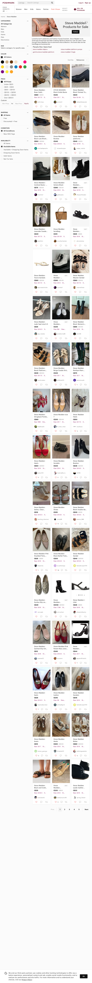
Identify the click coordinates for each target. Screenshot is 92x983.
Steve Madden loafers (59, 694)
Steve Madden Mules (78, 740)
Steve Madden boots (39, 740)
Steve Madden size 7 (61, 416)
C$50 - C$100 (9, 90)
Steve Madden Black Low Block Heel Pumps (40, 137)
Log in (81, 3)
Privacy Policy (27, 980)
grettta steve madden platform (43, 52)
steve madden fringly (68, 52)
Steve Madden (12, 17)
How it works (64, 9)
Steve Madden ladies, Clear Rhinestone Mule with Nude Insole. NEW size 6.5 (40, 508)
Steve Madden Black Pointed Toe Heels (80, 91)
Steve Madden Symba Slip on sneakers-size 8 (40, 601)
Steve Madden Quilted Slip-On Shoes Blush (40, 647)
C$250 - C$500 (10, 95)
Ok (84, 976)
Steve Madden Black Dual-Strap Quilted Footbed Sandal (77, 230)
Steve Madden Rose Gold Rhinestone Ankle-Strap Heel (41, 91)
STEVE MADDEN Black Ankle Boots (60, 91)
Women (19, 9)
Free (5, 118)
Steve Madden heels (39, 694)
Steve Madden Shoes (59, 508)
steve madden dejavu (40, 49)
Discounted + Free (10, 121)
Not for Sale (8, 159)
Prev (52, 809)
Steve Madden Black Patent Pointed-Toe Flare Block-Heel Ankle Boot (58, 601)
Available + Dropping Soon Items (16, 150)
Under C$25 (8, 84)
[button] (23, 3)
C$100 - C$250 (10, 92)
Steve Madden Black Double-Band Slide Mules (80, 508)
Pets (2, 37)
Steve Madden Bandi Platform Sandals (39, 369)
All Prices (7, 82)
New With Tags (9, 134)
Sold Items (8, 156)
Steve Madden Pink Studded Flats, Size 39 (41, 555)
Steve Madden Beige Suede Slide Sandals (61, 369)
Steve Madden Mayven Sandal (78, 276)
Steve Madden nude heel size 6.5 (41, 323)
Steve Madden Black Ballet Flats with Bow (60, 555)
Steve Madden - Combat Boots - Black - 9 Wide (40, 184)
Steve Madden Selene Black (59, 184)
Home (38, 9)
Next (86, 809)
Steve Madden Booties (59, 137)
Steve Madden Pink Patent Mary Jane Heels (61, 647)
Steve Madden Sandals (59, 462)
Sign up (88, 3)
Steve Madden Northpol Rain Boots (78, 369)
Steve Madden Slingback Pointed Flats (41, 416)
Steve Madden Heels (78, 416)
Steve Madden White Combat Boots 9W (57, 323)
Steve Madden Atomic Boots (76, 184)
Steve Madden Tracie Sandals (39, 276)
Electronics (5, 40)
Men (25, 9)
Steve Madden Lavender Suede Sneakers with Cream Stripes (40, 230)
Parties (45, 9)
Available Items (9, 147)
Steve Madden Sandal (78, 555)
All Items (7, 115)
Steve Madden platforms (78, 137)
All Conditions (9, 131)
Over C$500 (8, 98)
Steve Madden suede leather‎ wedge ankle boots (80, 787)
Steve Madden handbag (59, 230)
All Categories (6, 24)
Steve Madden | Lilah (79, 601)
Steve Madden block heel (57, 787)
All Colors (8, 57)
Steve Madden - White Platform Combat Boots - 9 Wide (57, 276)
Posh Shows (55, 9)
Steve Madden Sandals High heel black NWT (77, 647)
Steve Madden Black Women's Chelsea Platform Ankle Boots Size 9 (80, 323)
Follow (75, 32)
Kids (32, 9)
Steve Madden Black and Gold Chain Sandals (40, 787)
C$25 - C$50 (9, 87)
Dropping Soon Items (12, 153)
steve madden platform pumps (71, 49)
